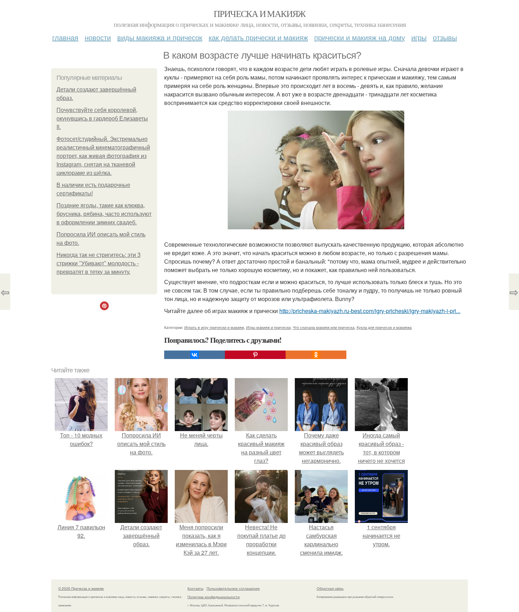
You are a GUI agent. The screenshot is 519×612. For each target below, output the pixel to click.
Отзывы (445, 37)
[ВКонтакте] (194, 355)
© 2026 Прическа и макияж (81, 588)
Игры (418, 37)
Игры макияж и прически (268, 327)
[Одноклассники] (316, 355)
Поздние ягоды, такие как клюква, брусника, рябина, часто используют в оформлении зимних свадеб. (103, 213)
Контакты (195, 588)
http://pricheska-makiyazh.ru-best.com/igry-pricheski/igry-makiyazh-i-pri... (369, 311)
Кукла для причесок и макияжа (384, 327)
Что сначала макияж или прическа (323, 327)
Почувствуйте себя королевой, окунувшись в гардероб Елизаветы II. (102, 118)
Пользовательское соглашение (233, 588)
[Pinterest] (255, 355)
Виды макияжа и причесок (159, 37)
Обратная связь (330, 588)
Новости (98, 37)
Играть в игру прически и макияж (214, 327)
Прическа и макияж (259, 13)
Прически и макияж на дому (359, 37)
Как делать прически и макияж (258, 37)
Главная (65, 37)
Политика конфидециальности (213, 596)
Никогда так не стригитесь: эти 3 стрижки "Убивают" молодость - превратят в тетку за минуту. (98, 263)
